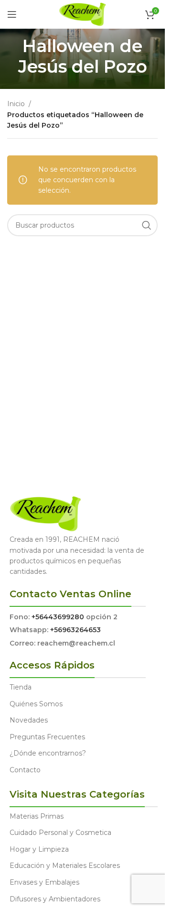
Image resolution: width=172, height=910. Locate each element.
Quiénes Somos (36, 704)
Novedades (29, 720)
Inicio (16, 103)
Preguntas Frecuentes (47, 737)
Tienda (21, 687)
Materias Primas (37, 816)
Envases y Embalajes (44, 882)
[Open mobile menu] (12, 14)
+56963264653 (75, 629)
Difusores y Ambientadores (55, 899)
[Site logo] (82, 14)
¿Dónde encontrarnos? (48, 753)
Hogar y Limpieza (39, 849)
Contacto (25, 770)
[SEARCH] (147, 225)
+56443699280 (58, 617)
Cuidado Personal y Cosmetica (60, 832)
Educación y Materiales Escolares (65, 865)
